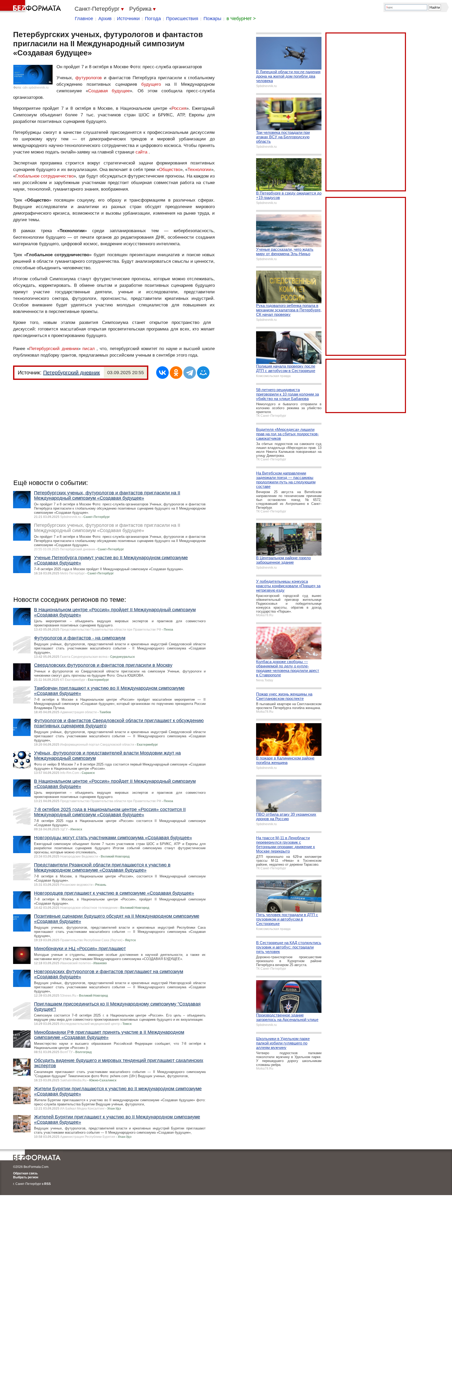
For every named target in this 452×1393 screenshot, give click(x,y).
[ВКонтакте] (162, 372)
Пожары (212, 18)
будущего (151, 84)
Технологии (199, 169)
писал (88, 348)
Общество (169, 169)
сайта (141, 152)
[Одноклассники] (176, 372)
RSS (47, 1184)
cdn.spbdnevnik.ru (35, 87)
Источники (128, 18)
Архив (105, 18)
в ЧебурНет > (241, 18)
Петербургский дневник (53, 348)
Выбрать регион (25, 1177)
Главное (84, 18)
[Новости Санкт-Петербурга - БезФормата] (31, 6)
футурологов (88, 77)
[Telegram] (189, 372)
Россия (179, 108)
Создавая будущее (109, 90)
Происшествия (182, 18)
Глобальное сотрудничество (44, 176)
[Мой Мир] (203, 372)
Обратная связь (25, 1173)
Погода (153, 18)
